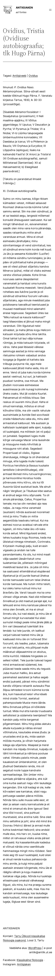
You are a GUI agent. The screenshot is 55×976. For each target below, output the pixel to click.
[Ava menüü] (50, 10)
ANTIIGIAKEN (24, 7)
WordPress (35, 948)
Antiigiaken (24, 964)
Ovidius (33, 75)
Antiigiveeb (19, 75)
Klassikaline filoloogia (30, 960)
